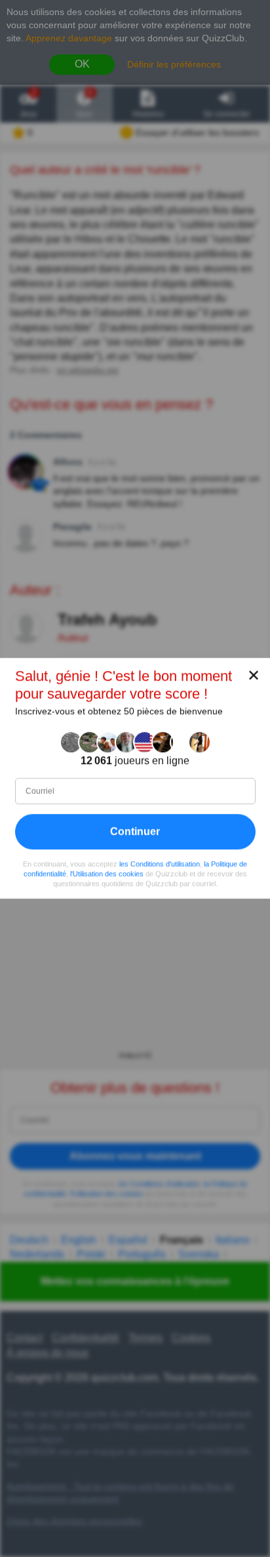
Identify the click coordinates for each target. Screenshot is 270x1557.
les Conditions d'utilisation (159, 864)
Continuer (135, 831)
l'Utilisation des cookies (107, 874)
